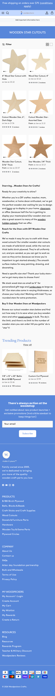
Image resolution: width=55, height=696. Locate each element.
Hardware (7, 525)
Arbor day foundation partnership (20, 565)
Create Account (10, 601)
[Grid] (47, 44)
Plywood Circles (10, 534)
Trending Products (16, 341)
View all (27, 345)
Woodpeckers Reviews (13, 656)
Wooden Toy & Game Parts (16, 530)
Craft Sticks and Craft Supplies (18, 511)
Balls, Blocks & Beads (13, 506)
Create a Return (10, 620)
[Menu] (3, 13)
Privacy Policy (9, 579)
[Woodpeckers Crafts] (27, 13)
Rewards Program (11, 646)
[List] (51, 44)
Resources (7, 641)
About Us (7, 551)
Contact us (8, 556)
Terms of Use (9, 575)
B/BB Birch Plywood (13, 501)
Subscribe (27, 434)
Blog (4, 637)
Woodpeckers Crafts (17, 687)
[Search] (9, 13)
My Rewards (8, 615)
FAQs (4, 560)
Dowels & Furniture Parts (15, 520)
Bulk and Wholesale (12, 570)
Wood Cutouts (9, 515)
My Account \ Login (12, 596)
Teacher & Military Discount (17, 651)
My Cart (6, 606)
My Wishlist (8, 610)
